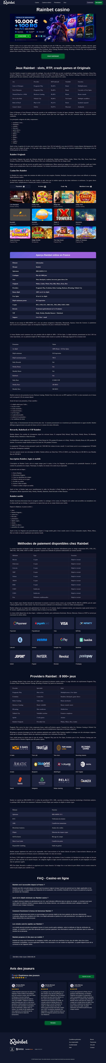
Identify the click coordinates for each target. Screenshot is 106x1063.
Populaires (19, 186)
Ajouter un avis (86, 976)
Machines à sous (84, 186)
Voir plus (52, 1023)
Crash (62, 186)
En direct (41, 186)
